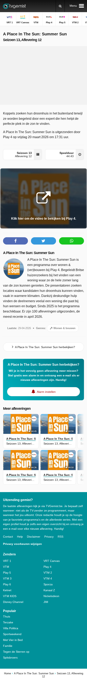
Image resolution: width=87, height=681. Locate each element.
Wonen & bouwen (64, 328)
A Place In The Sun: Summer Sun (28, 253)
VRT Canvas (52, 560)
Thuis (6, 616)
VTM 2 (48, 572)
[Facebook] (15, 241)
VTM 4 (48, 578)
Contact (8, 536)
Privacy (49, 536)
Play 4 (47, 566)
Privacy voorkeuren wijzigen (22, 543)
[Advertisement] (43, 75)
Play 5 (7, 572)
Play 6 (7, 584)
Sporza (48, 584)
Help (20, 536)
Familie (7, 645)
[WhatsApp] (71, 241)
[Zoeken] (60, 6)
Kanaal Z (49, 590)
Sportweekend (12, 634)
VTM (6, 566)
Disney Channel (13, 602)
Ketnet (7, 590)
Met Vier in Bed (13, 640)
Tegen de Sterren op (16, 651)
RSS (60, 536)
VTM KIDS (9, 596)
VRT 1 (7, 560)
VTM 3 (7, 578)
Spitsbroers (10, 657)
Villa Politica (10, 628)
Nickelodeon (51, 596)
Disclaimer (33, 536)
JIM (46, 602)
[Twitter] (43, 241)
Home (7, 673)
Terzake (8, 622)
